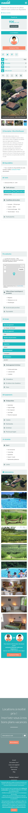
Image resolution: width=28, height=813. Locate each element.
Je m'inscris (14, 742)
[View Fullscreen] (5, 271)
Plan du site (14, 769)
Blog (14, 771)
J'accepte (14, 810)
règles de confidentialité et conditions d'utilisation (14, 807)
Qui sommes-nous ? (14, 762)
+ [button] (5, 266)
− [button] (5, 268)
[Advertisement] (14, 236)
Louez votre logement (14, 764)
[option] (9, 123)
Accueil (14, 760)
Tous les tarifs (14, 26)
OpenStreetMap (20, 285)
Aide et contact (14, 767)
